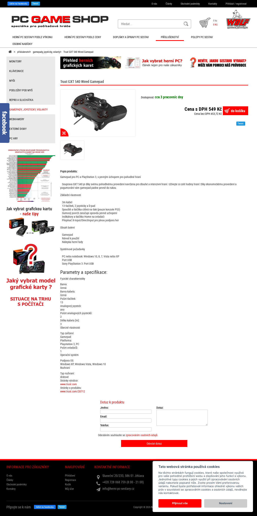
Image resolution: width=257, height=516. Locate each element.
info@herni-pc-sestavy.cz (118, 488)
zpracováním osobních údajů (141, 435)
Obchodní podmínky (190, 3)
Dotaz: (159, 407)
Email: (103, 416)
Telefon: (104, 425)
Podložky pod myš (21, 90)
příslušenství (23, 51)
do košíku (238, 110)
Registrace (70, 480)
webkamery (16, 119)
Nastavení (225, 503)
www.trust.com (68, 384)
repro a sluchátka (21, 100)
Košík (68, 484)
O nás (154, 3)
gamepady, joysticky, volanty (46, 51)
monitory (15, 61)
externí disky (18, 129)
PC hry (13, 138)
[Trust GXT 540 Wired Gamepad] (97, 113)
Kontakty (212, 3)
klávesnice (16, 71)
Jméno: (104, 407)
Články (169, 3)
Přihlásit (230, 3)
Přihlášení (70, 475)
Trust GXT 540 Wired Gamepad (78, 51)
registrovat (241, 3)
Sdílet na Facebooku (18, 3)
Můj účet (69, 489)
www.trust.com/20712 (72, 391)
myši (12, 80)
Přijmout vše (180, 503)
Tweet (35, 3)
